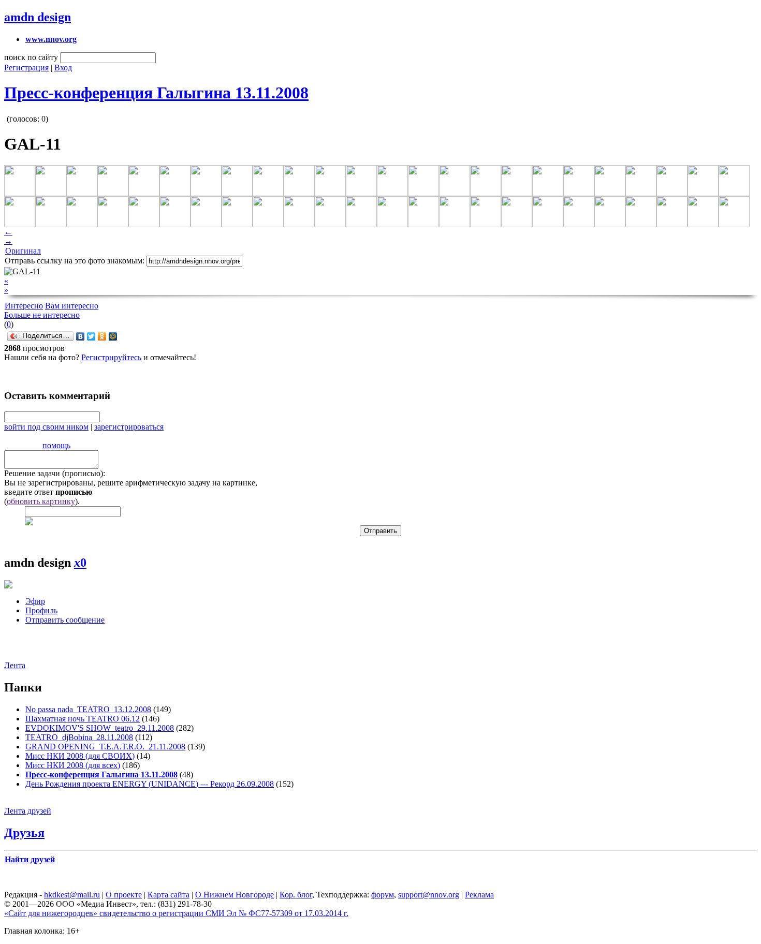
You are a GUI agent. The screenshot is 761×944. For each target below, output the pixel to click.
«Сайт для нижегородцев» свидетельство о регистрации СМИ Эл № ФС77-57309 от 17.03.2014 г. (176, 913)
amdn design (37, 17)
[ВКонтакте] (80, 336)
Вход (63, 67)
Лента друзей (27, 810)
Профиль (41, 610)
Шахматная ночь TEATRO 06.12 (82, 718)
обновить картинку (41, 501)
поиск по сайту (31, 57)
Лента (14, 665)
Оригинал (23, 250)
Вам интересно (71, 305)
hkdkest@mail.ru (72, 894)
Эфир (35, 601)
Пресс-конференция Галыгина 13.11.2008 (156, 92)
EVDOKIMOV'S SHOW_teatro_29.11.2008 (99, 728)
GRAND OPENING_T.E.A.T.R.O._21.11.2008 (105, 746)
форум (382, 894)
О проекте (124, 894)
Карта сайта (168, 894)
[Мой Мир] (113, 336)
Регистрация (26, 67)
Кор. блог (296, 894)
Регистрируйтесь (111, 357)
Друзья (24, 832)
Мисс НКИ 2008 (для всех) (72, 765)
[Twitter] (91, 336)
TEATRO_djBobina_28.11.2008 (79, 737)
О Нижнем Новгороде (234, 894)
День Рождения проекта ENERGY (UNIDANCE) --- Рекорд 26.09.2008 (149, 783)
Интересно (24, 305)
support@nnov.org (428, 894)
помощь (56, 445)
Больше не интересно (42, 315)
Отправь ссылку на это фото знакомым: (74, 260)
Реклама (479, 894)
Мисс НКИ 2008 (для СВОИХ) (80, 755)
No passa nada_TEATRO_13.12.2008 (88, 709)
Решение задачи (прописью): (54, 473)
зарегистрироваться (129, 426)
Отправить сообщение (65, 619)
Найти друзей (30, 859)
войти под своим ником (46, 426)
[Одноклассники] (102, 336)
